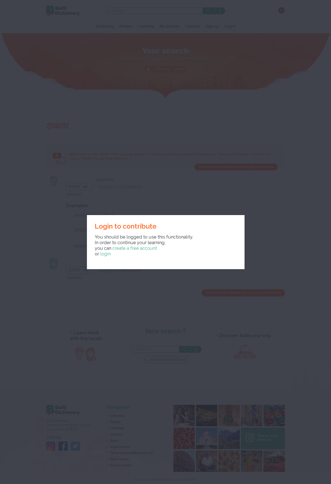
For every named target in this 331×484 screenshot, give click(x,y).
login (105, 254)
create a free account (134, 248)
